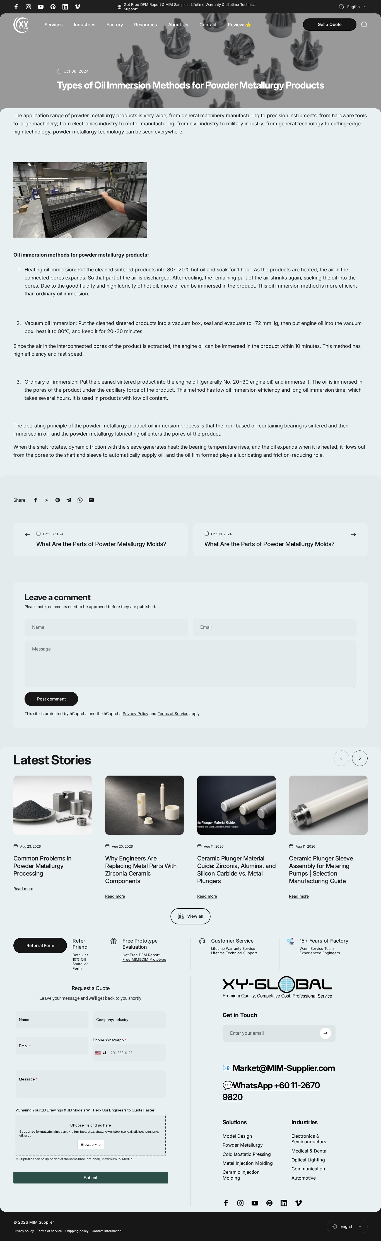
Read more (23, 888)
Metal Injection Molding (248, 1163)
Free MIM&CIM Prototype (144, 959)
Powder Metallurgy (243, 1145)
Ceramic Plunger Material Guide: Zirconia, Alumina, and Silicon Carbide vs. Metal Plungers (236, 869)
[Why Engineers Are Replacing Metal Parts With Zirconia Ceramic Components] (144, 805)
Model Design (237, 1136)
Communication (308, 1168)
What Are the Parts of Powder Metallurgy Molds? (101, 543)
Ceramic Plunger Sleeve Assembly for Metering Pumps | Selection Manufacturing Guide (321, 869)
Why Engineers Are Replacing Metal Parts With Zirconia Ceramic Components (141, 869)
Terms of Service (173, 713)
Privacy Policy (135, 713)
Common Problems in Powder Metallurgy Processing (42, 866)
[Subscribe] (325, 1033)
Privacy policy (23, 1231)
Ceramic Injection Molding (241, 1174)
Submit (91, 1177)
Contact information (107, 1231)
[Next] (360, 758)
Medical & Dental (309, 1151)
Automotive (303, 1178)
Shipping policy (76, 1231)
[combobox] (353, 6)
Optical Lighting (308, 1160)
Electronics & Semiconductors (308, 1138)
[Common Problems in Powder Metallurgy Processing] (52, 805)
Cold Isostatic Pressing (247, 1154)
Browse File (91, 1144)
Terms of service (49, 1231)
